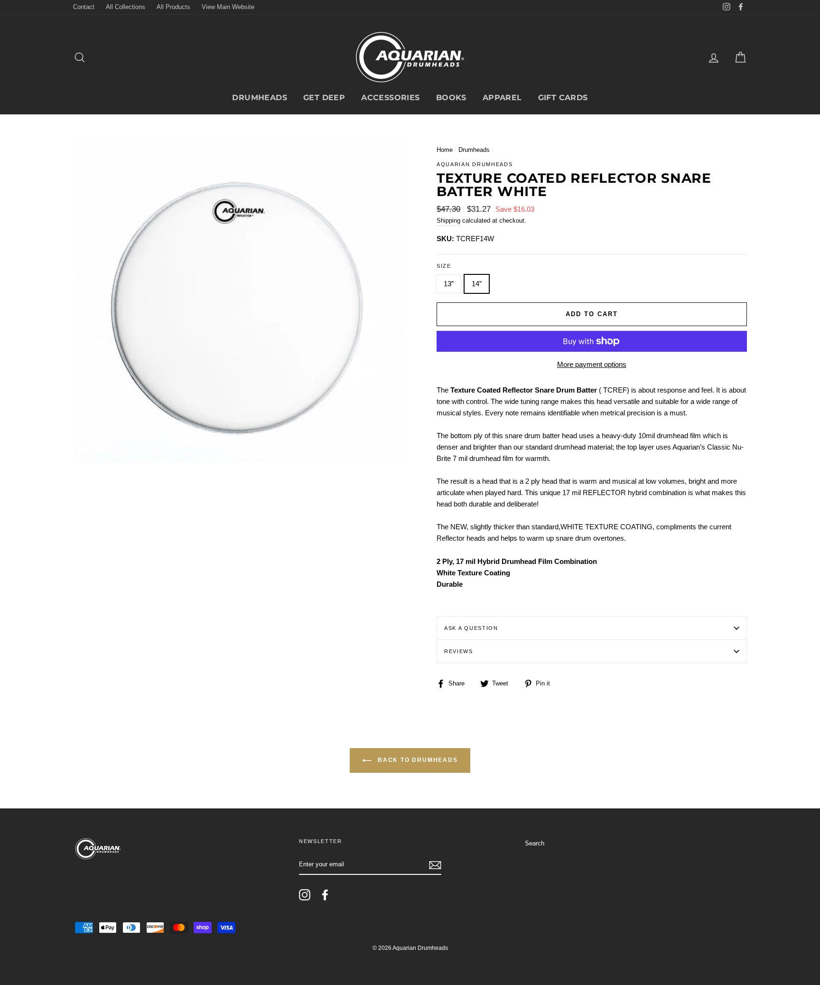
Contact (83, 6)
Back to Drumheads (416, 760)
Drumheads (259, 97)
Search (534, 843)
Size (444, 266)
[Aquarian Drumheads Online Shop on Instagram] (304, 895)
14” (477, 284)
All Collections (125, 6)
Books (451, 97)
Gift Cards (563, 97)
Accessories (390, 97)
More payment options (591, 364)
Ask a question (471, 628)
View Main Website (228, 6)
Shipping (448, 220)
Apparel (502, 97)
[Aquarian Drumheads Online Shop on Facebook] (325, 895)
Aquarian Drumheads (474, 164)
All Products (173, 6)
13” (449, 284)
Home (445, 149)
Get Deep (324, 97)
